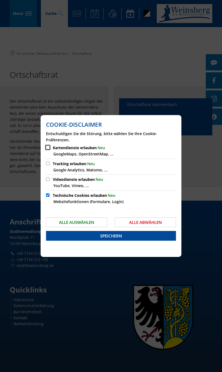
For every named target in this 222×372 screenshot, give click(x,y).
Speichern (111, 236)
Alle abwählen (145, 222)
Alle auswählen (76, 222)
